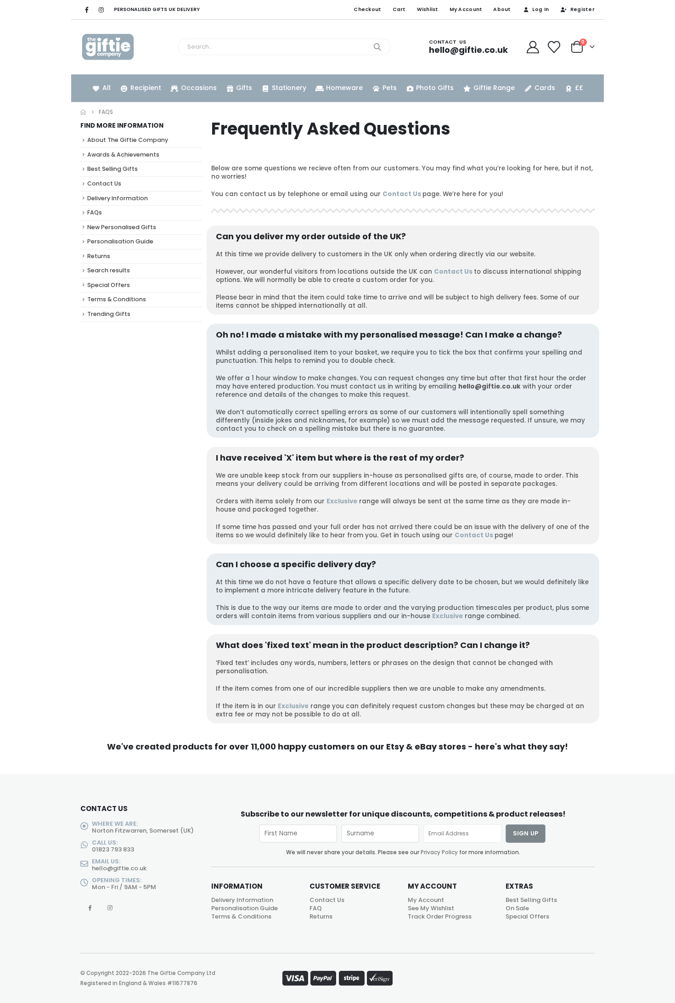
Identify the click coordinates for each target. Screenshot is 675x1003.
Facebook (89, 907)
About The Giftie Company (127, 140)
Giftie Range (494, 87)
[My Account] (532, 47)
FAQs (94, 212)
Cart (399, 9)
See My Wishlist (431, 908)
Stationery (289, 87)
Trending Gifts (108, 314)
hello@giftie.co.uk (119, 868)
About (502, 9)
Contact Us (401, 194)
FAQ (315, 908)
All (106, 87)
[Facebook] (87, 10)
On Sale (517, 908)
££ (579, 87)
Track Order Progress (440, 916)
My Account (466, 9)
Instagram (109, 907)
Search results (108, 270)
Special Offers (108, 285)
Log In (540, 9)
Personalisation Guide (120, 241)
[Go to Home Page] (83, 112)
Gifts (244, 87)
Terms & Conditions (116, 299)
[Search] (377, 47)
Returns (98, 256)
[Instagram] (101, 10)
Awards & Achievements (123, 154)
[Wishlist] (554, 47)
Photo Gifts (435, 87)
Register (582, 9)
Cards (544, 87)
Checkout (367, 9)
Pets (389, 87)
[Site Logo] (107, 47)
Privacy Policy (439, 852)
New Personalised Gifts (121, 227)
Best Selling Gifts (112, 169)
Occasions (199, 87)
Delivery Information (117, 198)
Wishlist (428, 9)
